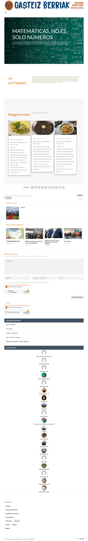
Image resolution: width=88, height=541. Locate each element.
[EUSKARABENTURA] (15, 233)
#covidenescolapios (11, 510)
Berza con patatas (16, 139)
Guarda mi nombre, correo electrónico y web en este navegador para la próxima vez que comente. (27, 282)
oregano (17, 521)
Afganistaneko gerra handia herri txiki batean (52, 242)
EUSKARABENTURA (12, 241)
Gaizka (23, 207)
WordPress (31, 539)
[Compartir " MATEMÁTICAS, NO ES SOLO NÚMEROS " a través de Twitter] (35, 187)
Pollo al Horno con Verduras (13, 337)
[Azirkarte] (73, 233)
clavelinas (8, 521)
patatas (7, 525)
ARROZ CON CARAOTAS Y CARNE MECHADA (17, 341)
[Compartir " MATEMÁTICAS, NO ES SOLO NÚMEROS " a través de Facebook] (32, 187)
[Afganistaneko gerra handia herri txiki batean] (53, 233)
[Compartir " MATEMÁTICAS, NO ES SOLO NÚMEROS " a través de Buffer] (53, 187)
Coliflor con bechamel (64, 138)
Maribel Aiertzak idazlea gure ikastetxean (34, 242)
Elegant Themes (15, 539)
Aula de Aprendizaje (20, 142)
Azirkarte (67, 241)
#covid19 (8, 506)
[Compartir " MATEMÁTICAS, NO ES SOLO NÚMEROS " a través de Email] (59, 187)
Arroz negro (37, 138)
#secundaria (9, 517)
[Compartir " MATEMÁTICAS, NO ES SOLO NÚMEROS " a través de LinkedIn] (49, 187)
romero (7, 528)
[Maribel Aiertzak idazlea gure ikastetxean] (34, 233)
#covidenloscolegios (11, 513)
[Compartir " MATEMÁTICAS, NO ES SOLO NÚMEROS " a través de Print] (63, 187)
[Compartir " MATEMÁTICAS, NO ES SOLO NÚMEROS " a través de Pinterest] (46, 187)
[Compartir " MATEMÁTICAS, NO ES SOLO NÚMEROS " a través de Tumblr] (42, 187)
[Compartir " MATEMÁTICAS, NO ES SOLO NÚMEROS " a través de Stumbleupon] (56, 187)
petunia (14, 525)
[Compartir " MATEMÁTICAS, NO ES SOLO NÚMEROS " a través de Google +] (39, 187)
